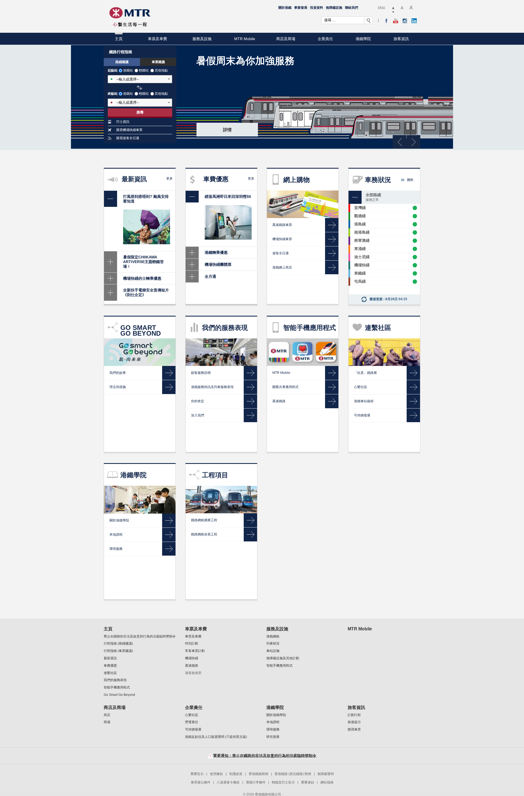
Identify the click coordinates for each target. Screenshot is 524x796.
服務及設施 (202, 39)
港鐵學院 (363, 39)
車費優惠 (110, 665)
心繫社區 (191, 715)
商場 (107, 722)
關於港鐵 (284, 8)
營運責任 (191, 722)
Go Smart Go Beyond (119, 695)
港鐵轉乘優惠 (216, 252)
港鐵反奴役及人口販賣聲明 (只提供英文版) (216, 737)
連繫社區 (378, 327)
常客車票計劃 (195, 651)
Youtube (395, 20)
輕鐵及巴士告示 (283, 782)
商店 (107, 715)
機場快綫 (191, 658)
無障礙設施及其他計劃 (282, 658)
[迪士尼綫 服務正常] (415, 257)
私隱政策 (235, 774)
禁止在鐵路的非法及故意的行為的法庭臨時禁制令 (140, 636)
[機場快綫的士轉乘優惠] (110, 278)
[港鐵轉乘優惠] (192, 252)
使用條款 (216, 774)
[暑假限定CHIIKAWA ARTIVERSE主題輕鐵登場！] (110, 261)
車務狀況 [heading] (389, 179)
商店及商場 (285, 39)
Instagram (404, 20)
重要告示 (197, 774)
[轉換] (139, 87)
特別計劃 (191, 643)
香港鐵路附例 (258, 774)
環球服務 (272, 729)
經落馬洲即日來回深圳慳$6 (228, 196)
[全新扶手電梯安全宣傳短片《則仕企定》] (110, 292)
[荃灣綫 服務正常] (415, 208)
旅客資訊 (401, 39)
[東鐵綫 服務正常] (415, 273)
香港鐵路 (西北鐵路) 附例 (293, 774)
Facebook (386, 20)
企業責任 (325, 39)
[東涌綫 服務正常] (415, 249)
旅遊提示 (354, 722)
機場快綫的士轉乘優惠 (142, 278)
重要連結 (307, 782)
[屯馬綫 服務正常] (415, 281)
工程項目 (215, 475)
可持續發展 (193, 729)
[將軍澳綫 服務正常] (415, 240)
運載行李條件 (256, 782)
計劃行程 (354, 715)
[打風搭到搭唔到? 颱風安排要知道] (110, 199)
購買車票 (354, 729)
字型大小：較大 (402, 8)
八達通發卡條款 (228, 782)
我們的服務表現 (225, 327)
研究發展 (272, 737)
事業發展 (300, 8)
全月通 (210, 276)
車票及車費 (157, 39)
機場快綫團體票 (218, 264)
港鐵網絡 (272, 636)
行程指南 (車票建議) (118, 651)
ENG (381, 8)
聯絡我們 (351, 8)
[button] (402, 179)
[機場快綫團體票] (192, 264)
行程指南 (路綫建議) (118, 643)
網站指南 (327, 782)
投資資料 (316, 8)
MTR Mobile (244, 39)
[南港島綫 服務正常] (415, 232)
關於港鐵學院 (276, 715)
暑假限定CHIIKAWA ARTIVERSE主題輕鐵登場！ (143, 262)
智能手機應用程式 (309, 327)
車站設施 (272, 651)
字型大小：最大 (411, 8)
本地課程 (272, 722)
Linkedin (414, 20)
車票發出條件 (200, 782)
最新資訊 (110, 658)
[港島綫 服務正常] (415, 224)
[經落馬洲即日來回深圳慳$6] (192, 196)
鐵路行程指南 (120, 52)
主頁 (119, 39)
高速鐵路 (191, 665)
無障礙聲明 (325, 774)
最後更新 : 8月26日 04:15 (388, 299)
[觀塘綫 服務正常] (415, 216)
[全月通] (192, 276)
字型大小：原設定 (393, 8)
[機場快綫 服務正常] (415, 265)
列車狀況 (272, 643)
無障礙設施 (334, 8)
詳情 (227, 130)
